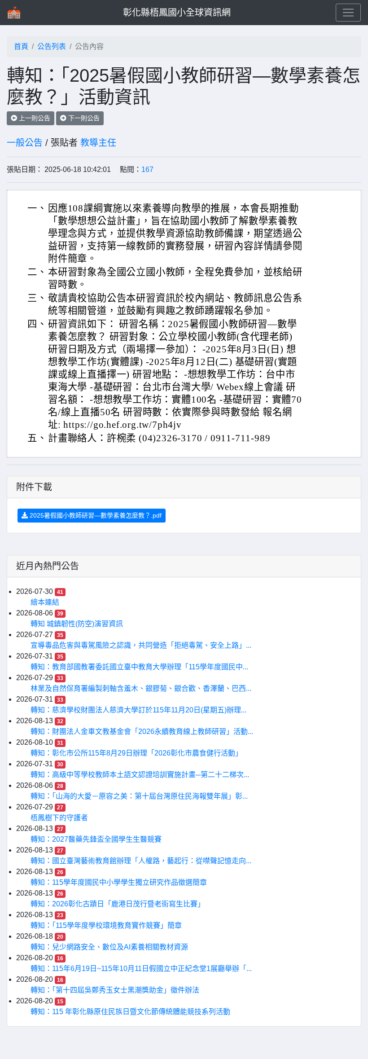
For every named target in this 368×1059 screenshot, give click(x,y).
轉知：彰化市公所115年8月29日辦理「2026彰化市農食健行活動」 (136, 753)
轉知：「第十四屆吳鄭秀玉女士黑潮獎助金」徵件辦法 (115, 990)
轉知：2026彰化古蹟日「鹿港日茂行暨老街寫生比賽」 (118, 904)
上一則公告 (33, 118)
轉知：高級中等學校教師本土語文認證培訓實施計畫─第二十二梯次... (140, 774)
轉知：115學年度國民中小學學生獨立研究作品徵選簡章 (119, 882)
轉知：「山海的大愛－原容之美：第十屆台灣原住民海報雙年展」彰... (139, 796)
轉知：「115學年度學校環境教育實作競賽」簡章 (106, 925)
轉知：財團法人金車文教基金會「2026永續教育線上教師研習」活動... (142, 731)
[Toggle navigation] (348, 13)
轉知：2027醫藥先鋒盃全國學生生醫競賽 (96, 839)
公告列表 (51, 46)
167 (147, 169)
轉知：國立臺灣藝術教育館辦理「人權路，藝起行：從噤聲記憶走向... (141, 861)
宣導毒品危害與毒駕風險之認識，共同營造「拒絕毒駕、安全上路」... (141, 645)
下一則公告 (83, 118)
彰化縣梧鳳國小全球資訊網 (177, 13)
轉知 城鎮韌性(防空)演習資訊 (77, 624)
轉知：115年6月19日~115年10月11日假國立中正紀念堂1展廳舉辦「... (141, 968)
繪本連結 (45, 602)
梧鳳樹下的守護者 (59, 818)
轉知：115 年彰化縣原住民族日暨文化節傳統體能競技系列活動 (130, 1011)
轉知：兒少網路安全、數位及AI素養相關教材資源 (109, 947)
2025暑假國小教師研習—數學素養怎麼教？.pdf (95, 515)
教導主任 (98, 143)
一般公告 (25, 143)
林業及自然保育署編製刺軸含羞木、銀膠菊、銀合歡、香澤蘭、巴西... (141, 688)
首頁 (21, 46)
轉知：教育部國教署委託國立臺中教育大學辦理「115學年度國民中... (139, 667)
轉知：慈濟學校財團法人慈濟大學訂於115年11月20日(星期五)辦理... (138, 710)
